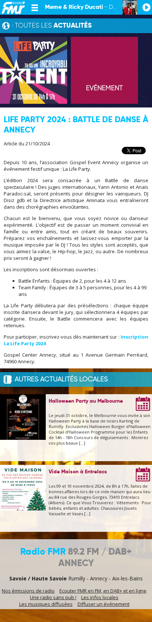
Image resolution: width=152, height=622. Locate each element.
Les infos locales (99, 597)
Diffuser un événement (103, 604)
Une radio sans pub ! (53, 597)
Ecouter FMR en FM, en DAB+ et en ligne (102, 590)
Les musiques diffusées (46, 604)
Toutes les (53, 25)
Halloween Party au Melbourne (86, 401)
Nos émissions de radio (28, 590)
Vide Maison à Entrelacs (78, 471)
